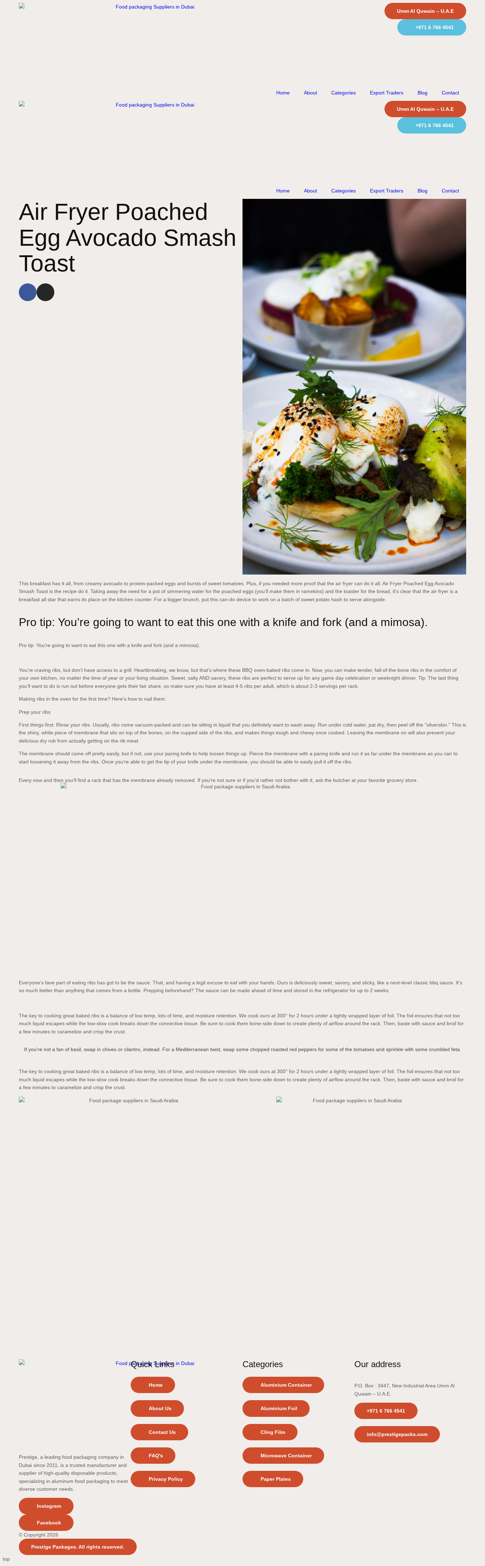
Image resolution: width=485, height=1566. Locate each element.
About (310, 93)
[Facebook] (28, 292)
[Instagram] (45, 292)
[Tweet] (243, 1059)
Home (283, 93)
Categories (343, 93)
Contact (450, 93)
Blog (422, 93)
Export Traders (386, 93)
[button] (153, 1455)
